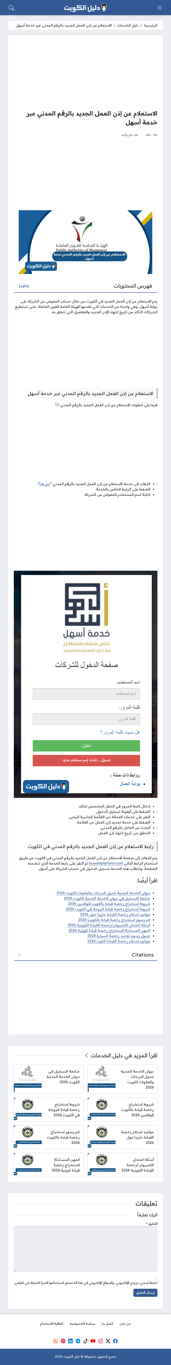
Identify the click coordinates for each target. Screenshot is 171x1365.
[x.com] (108, 1341)
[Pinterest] (63, 1341)
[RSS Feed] (55, 1341)
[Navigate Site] (159, 7)
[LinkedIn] (70, 1341)
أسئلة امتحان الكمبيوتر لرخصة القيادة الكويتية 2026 (109, 925)
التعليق (151, 1224)
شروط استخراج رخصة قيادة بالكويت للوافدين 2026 (109, 903)
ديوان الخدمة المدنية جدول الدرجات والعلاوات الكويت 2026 (103, 893)
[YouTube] (93, 1341)
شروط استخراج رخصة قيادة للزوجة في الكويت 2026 (108, 909)
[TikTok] (85, 1341)
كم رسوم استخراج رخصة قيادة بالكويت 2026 (114, 919)
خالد (148, 134)
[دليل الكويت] (85, 8)
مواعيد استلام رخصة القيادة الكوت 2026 (118, 941)
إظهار (23, 286)
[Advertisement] (85, 72)
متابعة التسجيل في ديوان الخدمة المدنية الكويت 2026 (107, 898)
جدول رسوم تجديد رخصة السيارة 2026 (119, 935)
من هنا (44, 484)
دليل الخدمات (127, 25)
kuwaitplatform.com (106, 863)
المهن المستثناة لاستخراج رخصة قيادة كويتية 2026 (109, 930)
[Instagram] (100, 1341)
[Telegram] (78, 1341)
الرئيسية (150, 25)
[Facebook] (115, 1341)
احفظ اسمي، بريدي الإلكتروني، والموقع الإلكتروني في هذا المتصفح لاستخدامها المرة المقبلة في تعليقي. (85, 1283)
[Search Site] (11, 7)
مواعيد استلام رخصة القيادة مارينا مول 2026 (115, 914)
